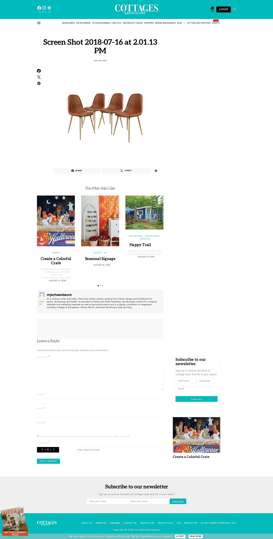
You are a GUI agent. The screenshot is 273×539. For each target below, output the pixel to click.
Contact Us (129, 523)
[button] (98, 286)
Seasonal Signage (100, 259)
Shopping (149, 23)
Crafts (56, 252)
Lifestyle (116, 23)
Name (41, 394)
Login (223, 9)
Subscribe (196, 399)
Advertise (101, 523)
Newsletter (191, 523)
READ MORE (195, 536)
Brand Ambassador (165, 23)
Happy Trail (144, 245)
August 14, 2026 (57, 280)
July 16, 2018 (100, 60)
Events (216, 23)
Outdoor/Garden (101, 23)
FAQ (179, 523)
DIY (105, 252)
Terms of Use (147, 523)
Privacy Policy (165, 523)
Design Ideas (68, 23)
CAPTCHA (43, 442)
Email (41, 408)
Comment (42, 357)
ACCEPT (180, 536)
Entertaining (83, 23)
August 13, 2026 (101, 265)
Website (41, 422)
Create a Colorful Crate (56, 261)
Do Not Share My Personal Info (218, 523)
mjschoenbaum (59, 295)
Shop (179, 23)
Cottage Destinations (199, 23)
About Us (87, 523)
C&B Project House (133, 23)
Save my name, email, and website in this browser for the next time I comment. (86, 436)
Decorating (136, 236)
